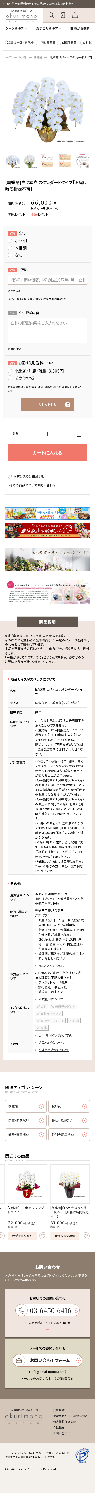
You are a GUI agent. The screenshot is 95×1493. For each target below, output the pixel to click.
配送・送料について (52, 965)
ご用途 (19, 269)
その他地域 (24, 378)
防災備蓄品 (48, 42)
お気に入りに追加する (28, 476)
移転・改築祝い (62, 1120)
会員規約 (59, 1410)
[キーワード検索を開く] (51, 15)
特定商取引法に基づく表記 (70, 1416)
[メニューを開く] (88, 15)
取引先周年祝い (63, 1134)
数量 (16, 433)
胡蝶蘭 (38, 57)
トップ (8, 57)
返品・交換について (52, 1042)
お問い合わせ (61, 1433)
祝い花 (23, 57)
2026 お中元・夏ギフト (21, 42)
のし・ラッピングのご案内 (55, 1035)
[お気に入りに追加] (43, 1235)
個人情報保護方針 (64, 1422)
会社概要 (59, 1427)
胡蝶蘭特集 (69, 42)
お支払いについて (51, 999)
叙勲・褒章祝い (18, 1134)
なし (18, 255)
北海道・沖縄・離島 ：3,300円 (39, 371)
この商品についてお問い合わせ (34, 485)
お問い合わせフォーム (50, 1360)
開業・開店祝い (18, 1120)
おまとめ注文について (54, 1050)
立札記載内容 (24, 312)
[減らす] (79, 436)
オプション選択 (22, 1236)
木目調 (21, 248)
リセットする (47, 404)
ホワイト (21, 241)
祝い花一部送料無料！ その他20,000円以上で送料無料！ (41, 4)
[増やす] (79, 430)
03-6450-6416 (50, 1310)
